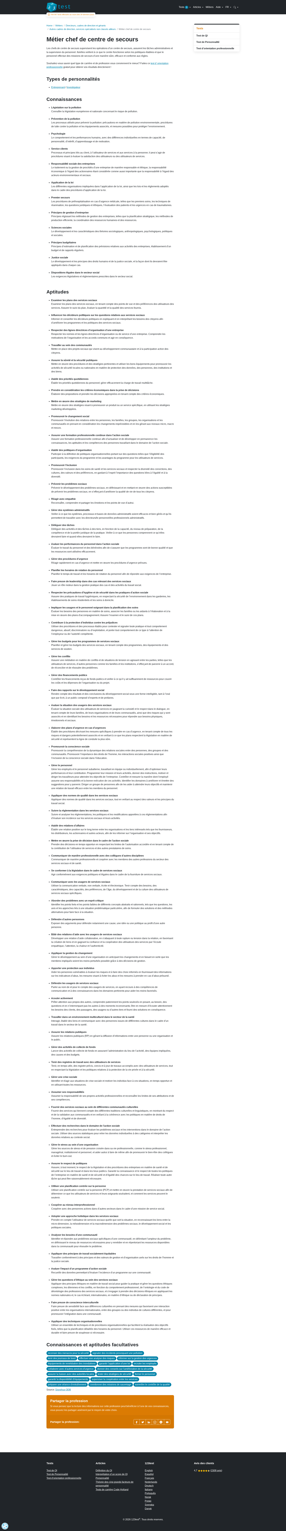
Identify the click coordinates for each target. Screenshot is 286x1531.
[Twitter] (143, 1422)
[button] (236, 7)
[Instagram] (155, 1422)
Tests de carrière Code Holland (112, 1489)
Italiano (149, 1489)
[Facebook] (136, 1422)
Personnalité (102, 1478)
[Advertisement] (217, 75)
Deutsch (149, 1485)
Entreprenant (58, 87)
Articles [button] (197, 7)
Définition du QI (104, 1470)
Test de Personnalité (207, 42)
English (149, 1470)
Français (149, 1478)
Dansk (148, 1508)
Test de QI (201, 35)
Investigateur (73, 87)
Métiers (209, 7)
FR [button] (227, 7)
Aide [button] (218, 7)
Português (150, 1493)
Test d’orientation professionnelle (215, 48)
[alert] (4, 1526)
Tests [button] (183, 7)
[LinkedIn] (149, 1422)
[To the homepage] (58, 7)
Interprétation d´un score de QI (112, 1474)
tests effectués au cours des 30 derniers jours (72, 15)
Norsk (148, 1497)
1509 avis (216, 1470)
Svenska (149, 1504)
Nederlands (151, 1482)
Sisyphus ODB (63, 1389)
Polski (148, 1501)
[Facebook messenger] (161, 1422)
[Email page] (167, 1422)
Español (149, 1474)
